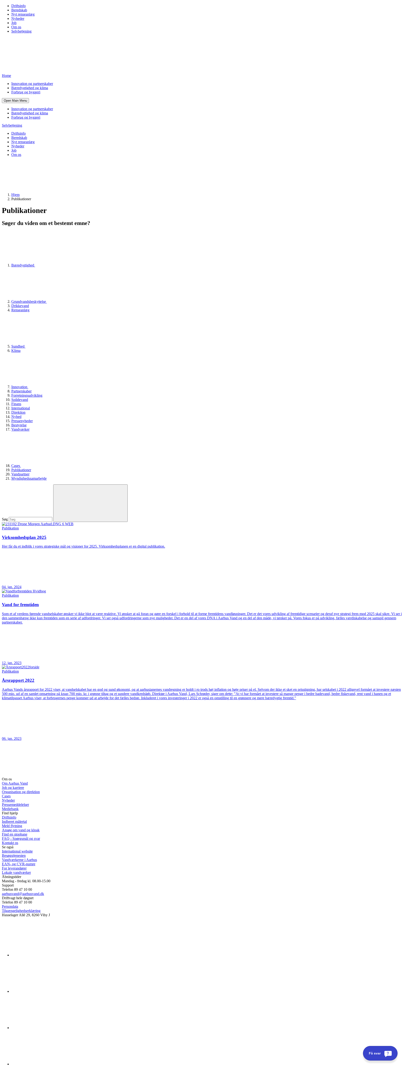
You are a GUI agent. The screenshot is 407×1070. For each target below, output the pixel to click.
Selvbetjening (21, 31)
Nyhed (16, 417)
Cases (16, 466)
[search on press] (90, 503)
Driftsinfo (18, 6)
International (20, 408)
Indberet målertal (14, 822)
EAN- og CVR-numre (18, 864)
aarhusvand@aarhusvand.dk (23, 894)
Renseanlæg (20, 310)
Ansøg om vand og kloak (21, 830)
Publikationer (21, 470)
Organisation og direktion (21, 792)
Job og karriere (13, 788)
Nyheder (17, 19)
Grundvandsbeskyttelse (29, 302)
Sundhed (18, 346)
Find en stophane (14, 834)
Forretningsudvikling (26, 395)
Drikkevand (20, 306)
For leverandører (14, 868)
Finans (16, 404)
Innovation (19, 387)
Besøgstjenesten (14, 856)
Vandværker (20, 429)
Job (13, 23)
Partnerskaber (21, 391)
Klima (15, 351)
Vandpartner (20, 474)
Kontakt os (10, 843)
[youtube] (46, 1064)
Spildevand (19, 400)
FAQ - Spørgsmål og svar (21, 839)
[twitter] (46, 1028)
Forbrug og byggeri (25, 92)
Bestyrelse (19, 425)
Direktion (18, 412)
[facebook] (46, 991)
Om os (16, 27)
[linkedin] (46, 955)
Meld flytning (12, 826)
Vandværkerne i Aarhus (19, 860)
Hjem (15, 195)
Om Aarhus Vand (15, 783)
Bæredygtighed (23, 265)
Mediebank (10, 809)
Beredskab (19, 10)
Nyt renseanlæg (23, 14)
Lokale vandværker (16, 872)
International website (17, 851)
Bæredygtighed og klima (29, 88)
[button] (15, 100)
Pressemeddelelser (15, 805)
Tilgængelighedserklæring (21, 911)
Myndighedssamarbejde (29, 478)
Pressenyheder (22, 421)
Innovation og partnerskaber (32, 84)
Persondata (10, 906)
